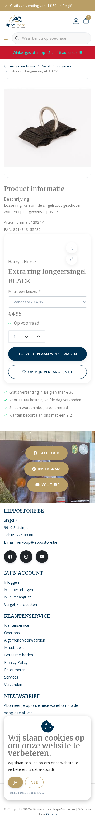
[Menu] (6, 38)
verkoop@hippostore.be (36, 542)
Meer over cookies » (27, 793)
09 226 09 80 (22, 534)
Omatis (51, 814)
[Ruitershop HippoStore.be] (14, 21)
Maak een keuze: (24, 291)
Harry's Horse (22, 262)
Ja (15, 782)
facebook (49, 452)
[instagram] (26, 556)
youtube (51, 484)
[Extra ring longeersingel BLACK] (47, 128)
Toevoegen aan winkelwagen (47, 353)
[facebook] (10, 556)
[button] (71, 247)
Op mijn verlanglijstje (50, 371)
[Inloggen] (76, 21)
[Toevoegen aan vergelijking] (71, 259)
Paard (45, 66)
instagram (49, 468)
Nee (34, 782)
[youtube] (42, 556)
